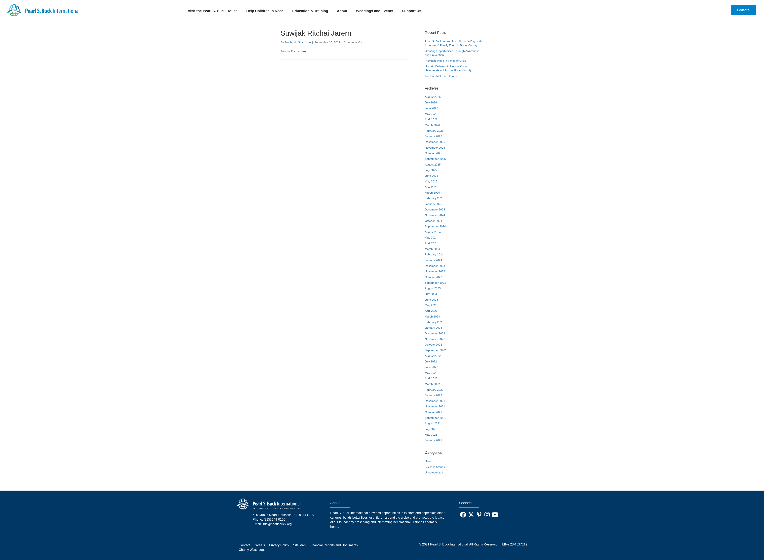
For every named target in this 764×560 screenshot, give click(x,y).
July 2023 (431, 293)
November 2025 (435, 147)
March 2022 (432, 384)
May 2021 (431, 434)
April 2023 (431, 310)
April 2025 (431, 187)
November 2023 (435, 271)
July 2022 (431, 361)
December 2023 (435, 265)
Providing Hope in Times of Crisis (445, 60)
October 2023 (433, 277)
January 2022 (433, 395)
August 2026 (433, 96)
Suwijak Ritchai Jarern (294, 51)
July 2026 (431, 102)
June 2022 (431, 367)
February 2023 (434, 322)
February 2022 (434, 389)
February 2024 (434, 254)
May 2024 (431, 237)
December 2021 (435, 400)
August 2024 (433, 232)
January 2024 (433, 260)
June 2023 (431, 299)
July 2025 (431, 170)
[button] (463, 515)
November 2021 (435, 406)
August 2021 (433, 423)
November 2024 (435, 215)
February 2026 (434, 130)
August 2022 (433, 355)
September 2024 (435, 226)
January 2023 (433, 327)
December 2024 (435, 209)
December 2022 (435, 333)
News (428, 461)
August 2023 (433, 288)
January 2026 (433, 136)
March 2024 (432, 248)
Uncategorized (434, 472)
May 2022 (431, 372)
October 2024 (433, 220)
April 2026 (431, 119)
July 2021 (431, 429)
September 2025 (435, 158)
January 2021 (433, 440)
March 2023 (432, 316)
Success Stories (435, 466)
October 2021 (433, 412)
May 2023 (431, 305)
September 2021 (435, 417)
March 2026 (432, 125)
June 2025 (431, 175)
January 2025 (433, 203)
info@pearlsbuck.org (277, 524)
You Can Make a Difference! (442, 76)
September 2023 (435, 282)
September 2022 (435, 350)
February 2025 (434, 198)
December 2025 (435, 141)
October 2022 (433, 344)
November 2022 (435, 339)
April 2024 (431, 243)
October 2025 (433, 153)
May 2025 (431, 181)
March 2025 (432, 192)
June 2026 (431, 108)
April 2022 (431, 378)
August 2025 (433, 164)
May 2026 (431, 113)
